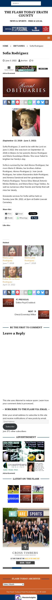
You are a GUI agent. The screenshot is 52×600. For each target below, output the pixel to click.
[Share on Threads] (47, 102)
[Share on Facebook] (5, 102)
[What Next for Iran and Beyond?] (13, 498)
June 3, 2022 (11, 60)
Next (46, 539)
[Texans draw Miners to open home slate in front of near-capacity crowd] (13, 489)
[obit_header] (26, 95)
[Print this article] (26, 102)
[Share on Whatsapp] (30, 102)
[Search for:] (26, 3)
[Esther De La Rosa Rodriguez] (12, 272)
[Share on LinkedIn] (13, 102)
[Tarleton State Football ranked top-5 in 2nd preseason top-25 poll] (38, 489)
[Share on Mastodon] (34, 102)
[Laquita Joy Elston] (25, 498)
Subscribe (10, 426)
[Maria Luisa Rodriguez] (12, 250)
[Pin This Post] (17, 102)
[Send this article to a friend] (22, 102)
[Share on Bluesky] (42, 102)
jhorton (24, 60)
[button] (48, 38)
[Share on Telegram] (38, 102)
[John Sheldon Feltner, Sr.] (25, 489)
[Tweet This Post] (9, 102)
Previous (6, 539)
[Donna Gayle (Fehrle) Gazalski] (38, 498)
